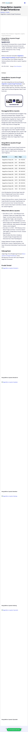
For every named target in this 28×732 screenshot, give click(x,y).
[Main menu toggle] (24, 2)
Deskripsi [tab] (4, 73)
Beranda (3, 33)
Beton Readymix (10, 33)
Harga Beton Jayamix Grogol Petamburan (12, 84)
